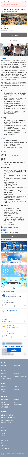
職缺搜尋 (3, 366)
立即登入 (14, 350)
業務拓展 (20, 337)
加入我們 (3, 402)
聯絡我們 (16, 399)
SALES (16, 306)
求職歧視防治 (4, 407)
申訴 (21, 402)
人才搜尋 (16, 374)
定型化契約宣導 (5, 448)
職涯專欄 (3, 389)
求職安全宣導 (4, 440)
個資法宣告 (4, 446)
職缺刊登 (3, 374)
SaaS (8, 306)
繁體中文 (3, 431)
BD (8, 321)
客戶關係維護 (14, 337)
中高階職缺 (17, 366)
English (3, 433)
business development (21, 306)
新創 (5, 306)
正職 (4, 27)
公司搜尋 (16, 387)
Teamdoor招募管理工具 (20, 376)
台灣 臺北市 (5, 29)
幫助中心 (16, 402)
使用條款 (3, 443)
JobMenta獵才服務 (6, 379)
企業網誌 (16, 389)
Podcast (3, 391)
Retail (11, 321)
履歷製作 (3, 387)
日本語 (3, 435)
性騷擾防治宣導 (5, 404)
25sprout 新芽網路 (9, 11)
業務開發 (12, 306)
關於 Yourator (4, 399)
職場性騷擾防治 (18, 404)
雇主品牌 (3, 376)
